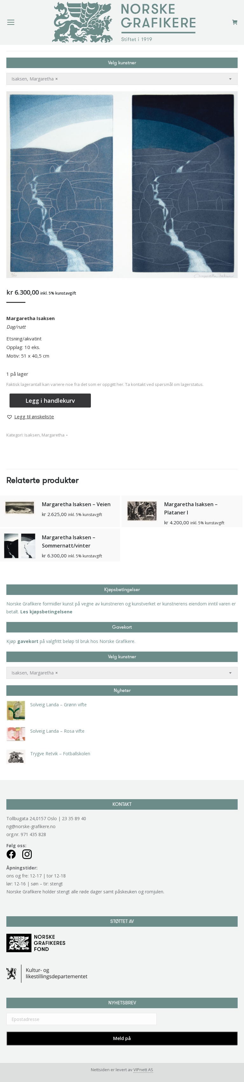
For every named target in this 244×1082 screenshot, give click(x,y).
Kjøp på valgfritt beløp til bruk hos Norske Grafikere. (70, 641)
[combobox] (122, 79)
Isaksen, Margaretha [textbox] (34, 79)
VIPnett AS (143, 1069)
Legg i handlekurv (50, 400)
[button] (30, 416)
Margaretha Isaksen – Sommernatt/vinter (68, 541)
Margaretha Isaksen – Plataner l (191, 508)
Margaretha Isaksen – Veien (76, 504)
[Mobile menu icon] (10, 22)
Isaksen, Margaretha (44, 435)
